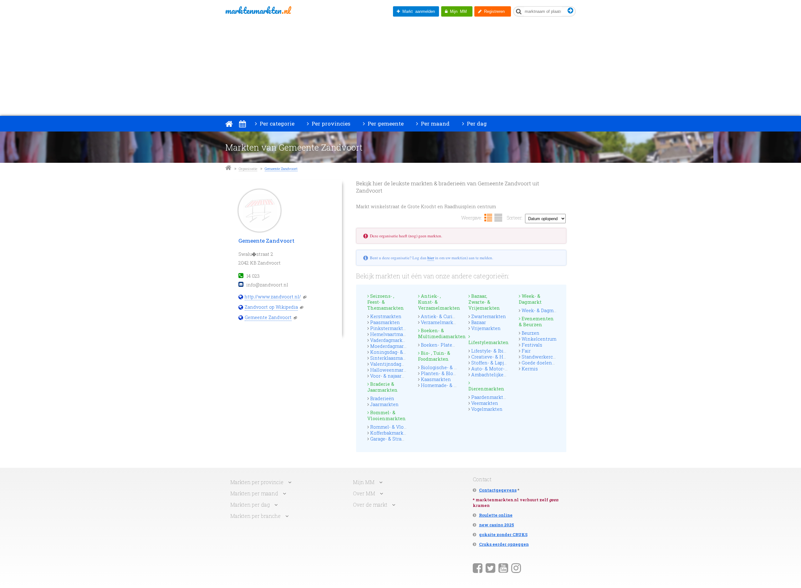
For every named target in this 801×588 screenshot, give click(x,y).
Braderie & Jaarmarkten (382, 387)
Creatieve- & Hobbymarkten (502, 357)
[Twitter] (490, 567)
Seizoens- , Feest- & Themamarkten (385, 302)
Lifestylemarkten (488, 342)
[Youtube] (503, 567)
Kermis (530, 369)
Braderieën (382, 398)
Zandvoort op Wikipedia (271, 307)
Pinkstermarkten (389, 328)
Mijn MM (457, 11)
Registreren (493, 11)
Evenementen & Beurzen (536, 322)
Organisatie (248, 168)
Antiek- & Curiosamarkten (450, 316)
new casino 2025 (496, 525)
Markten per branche (255, 516)
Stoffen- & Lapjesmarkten (499, 363)
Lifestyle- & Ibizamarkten (499, 351)
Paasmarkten (385, 322)
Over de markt (370, 504)
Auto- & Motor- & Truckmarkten (506, 369)
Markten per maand (254, 493)
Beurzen (530, 333)
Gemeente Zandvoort (281, 168)
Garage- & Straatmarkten (397, 439)
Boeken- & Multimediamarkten (437, 333)
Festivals (532, 345)
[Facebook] (477, 567)
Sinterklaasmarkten (392, 358)
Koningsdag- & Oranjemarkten (404, 352)
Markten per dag (250, 504)
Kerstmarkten (385, 316)
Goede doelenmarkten (546, 363)
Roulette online (496, 515)
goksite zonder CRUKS (503, 534)
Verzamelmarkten (441, 322)
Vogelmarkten (487, 409)
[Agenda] (242, 124)
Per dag (476, 123)
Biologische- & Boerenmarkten (455, 367)
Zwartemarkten (488, 316)
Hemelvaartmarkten (392, 334)
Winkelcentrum (539, 339)
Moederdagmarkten (392, 346)
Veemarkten (484, 403)
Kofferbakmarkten (390, 433)
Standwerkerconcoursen (549, 357)
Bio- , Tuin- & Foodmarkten (434, 356)
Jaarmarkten (384, 404)
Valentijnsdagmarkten (395, 364)
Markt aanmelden (417, 11)
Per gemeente (385, 123)
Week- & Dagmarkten (545, 310)
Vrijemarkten (486, 328)
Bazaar (478, 322)
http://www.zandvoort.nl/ (273, 297)
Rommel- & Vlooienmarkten (386, 415)
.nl (258, 10)
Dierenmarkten (486, 389)
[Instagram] (516, 567)
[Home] (229, 124)
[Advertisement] (400, 69)
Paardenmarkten (490, 397)
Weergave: (471, 218)
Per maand (435, 123)
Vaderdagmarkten (390, 340)
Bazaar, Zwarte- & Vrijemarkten (484, 302)
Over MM (364, 493)
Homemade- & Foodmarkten (452, 385)
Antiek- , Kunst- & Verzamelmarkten (437, 302)
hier (430, 257)
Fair (526, 351)
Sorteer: (515, 218)
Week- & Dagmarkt (530, 299)
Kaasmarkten (436, 379)
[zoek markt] (570, 11)
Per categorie (276, 123)
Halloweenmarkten (392, 370)
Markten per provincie (256, 482)
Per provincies (330, 123)
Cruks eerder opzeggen (504, 544)
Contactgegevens (498, 490)
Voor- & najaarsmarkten (396, 376)
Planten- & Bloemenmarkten (453, 373)
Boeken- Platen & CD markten (454, 345)
